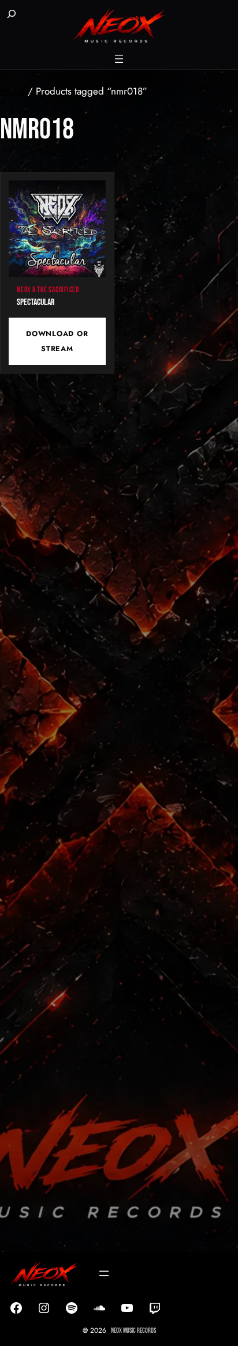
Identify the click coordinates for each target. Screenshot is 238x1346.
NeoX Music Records (133, 1330)
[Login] (41, 15)
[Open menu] (119, 59)
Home (12, 91)
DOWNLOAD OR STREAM (57, 341)
